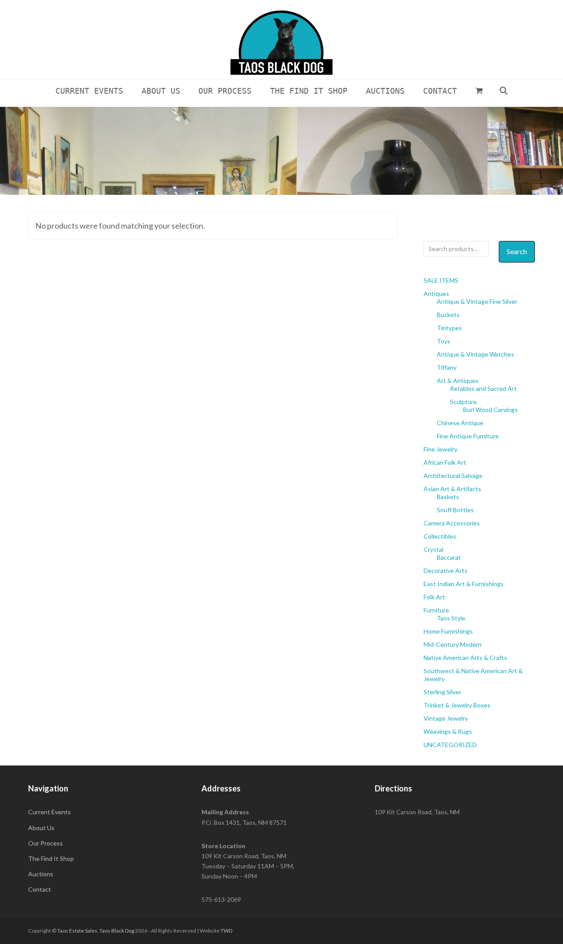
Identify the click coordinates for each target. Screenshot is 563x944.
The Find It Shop (51, 858)
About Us (41, 827)
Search (517, 251)
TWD (226, 930)
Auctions (40, 874)
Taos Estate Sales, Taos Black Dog (95, 930)
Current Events (49, 812)
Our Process (45, 843)
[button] (479, 91)
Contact (39, 889)
